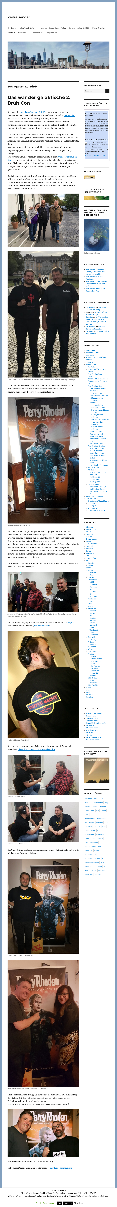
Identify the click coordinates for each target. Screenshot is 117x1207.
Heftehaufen (69, 115)
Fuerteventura (96, 659)
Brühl (92, 582)
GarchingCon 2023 (92, 353)
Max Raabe (90, 553)
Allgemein (89, 527)
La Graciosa (95, 666)
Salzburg (93, 640)
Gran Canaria (96, 661)
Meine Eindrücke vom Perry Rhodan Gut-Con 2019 (98, 438)
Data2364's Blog (92, 718)
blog (106, 802)
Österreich (91, 637)
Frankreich (92, 599)
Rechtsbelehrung (91, 842)
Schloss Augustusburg (93, 846)
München (93, 597)
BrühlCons (93, 403)
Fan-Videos (92, 367)
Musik (88, 556)
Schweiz (91, 649)
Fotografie (89, 546)
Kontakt (11, 33)
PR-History (92, 470)
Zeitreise (98, 874)
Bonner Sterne (91, 716)
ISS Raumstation (92, 728)
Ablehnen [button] (68, 1203)
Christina (89, 317)
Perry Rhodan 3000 (96, 444)
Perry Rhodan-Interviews (99, 465)
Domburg (93, 618)
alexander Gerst (91, 798)
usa (105, 866)
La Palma (94, 668)
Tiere (88, 690)
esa (97, 810)
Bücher (88, 532)
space (103, 862)
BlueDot (88, 806)
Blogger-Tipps (91, 529)
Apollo (100, 798)
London (90, 606)
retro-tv (89, 735)
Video (87, 870)
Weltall (93, 870)
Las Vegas (91, 503)
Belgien (90, 570)
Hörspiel (91, 563)
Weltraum (89, 695)
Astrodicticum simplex (94, 714)
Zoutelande (94, 635)
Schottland (92, 647)
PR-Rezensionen (94, 484)
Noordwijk (93, 625)
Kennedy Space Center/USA (53, 28)
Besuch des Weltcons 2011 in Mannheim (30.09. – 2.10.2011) (99, 398)
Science (97, 850)
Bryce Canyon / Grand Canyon (98, 501)
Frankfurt (93, 587)
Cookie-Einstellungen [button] (45, 1203)
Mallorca (93, 676)
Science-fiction (90, 854)
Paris (91, 601)
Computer (89, 534)
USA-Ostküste (93, 678)
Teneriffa (94, 673)
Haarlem (93, 620)
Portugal (91, 642)
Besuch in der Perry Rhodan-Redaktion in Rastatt (97, 455)
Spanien (91, 654)
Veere (92, 628)
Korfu (90, 604)
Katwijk (92, 623)
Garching (93, 589)
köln (106, 822)
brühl (95, 806)
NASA (99, 830)
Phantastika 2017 (94, 468)
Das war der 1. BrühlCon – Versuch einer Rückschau (100, 422)
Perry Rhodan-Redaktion (97, 446)
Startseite (12, 28)
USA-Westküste (27, 28)
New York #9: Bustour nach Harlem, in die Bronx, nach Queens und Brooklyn (96, 271)
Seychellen (92, 652)
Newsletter (23, 33)
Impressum (52, 33)
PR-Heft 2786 (95, 477)
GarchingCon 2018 (96, 434)
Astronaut (88, 802)
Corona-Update (91, 539)
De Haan (93, 573)
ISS (86, 822)
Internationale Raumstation (95, 818)
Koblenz (93, 592)
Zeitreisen (89, 697)
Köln (91, 594)
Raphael (71, 622)
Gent (91, 575)
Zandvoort (93, 632)
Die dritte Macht (41, 626)
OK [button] (60, 1203)
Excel (90, 537)
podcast (100, 838)
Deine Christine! (92, 721)
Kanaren (93, 656)
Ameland (93, 613)
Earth (87, 810)
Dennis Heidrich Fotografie (96, 723)
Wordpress (89, 874)
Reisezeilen (90, 733)
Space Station (90, 866)
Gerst (87, 814)
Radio (88, 561)
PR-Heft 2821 (94, 479)
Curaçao (91, 577)
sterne (99, 866)
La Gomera (95, 664)
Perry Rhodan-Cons (95, 386)
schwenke (88, 850)
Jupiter (91, 822)
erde (92, 810)
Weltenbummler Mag (93, 737)
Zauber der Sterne (92, 740)
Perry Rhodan (98, 28)
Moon (93, 830)
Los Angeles (92, 506)
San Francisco (93, 508)
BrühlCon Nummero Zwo (61, 1168)
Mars (104, 826)
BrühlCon (102, 806)
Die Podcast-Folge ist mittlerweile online (36, 749)
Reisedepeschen (92, 730)
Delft (91, 616)
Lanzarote (95, 671)
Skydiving (89, 688)
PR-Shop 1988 (95, 482)
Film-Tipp (89, 541)
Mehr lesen (79, 1203)
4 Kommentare (13, 1174)
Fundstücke (90, 549)
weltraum (101, 870)
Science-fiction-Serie (92, 858)
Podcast (90, 565)
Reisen (88, 568)
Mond (87, 830)
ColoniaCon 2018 (96, 432)
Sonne (104, 858)
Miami (92, 680)
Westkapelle (94, 630)
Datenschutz (37, 33)
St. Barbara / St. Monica (96, 511)
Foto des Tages (91, 544)
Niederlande (92, 611)
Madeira (93, 644)
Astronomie (98, 802)
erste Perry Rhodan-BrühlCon (33, 112)
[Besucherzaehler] (96, 177)
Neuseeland (92, 608)
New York (93, 683)
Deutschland (92, 580)
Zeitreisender (19, 17)
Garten (88, 551)
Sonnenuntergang (92, 862)
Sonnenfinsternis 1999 (79, 28)
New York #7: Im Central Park (96, 281)
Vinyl (88, 692)
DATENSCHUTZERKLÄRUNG (95, 156)
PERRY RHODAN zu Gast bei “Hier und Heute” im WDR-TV (98, 381)
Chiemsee (93, 585)
